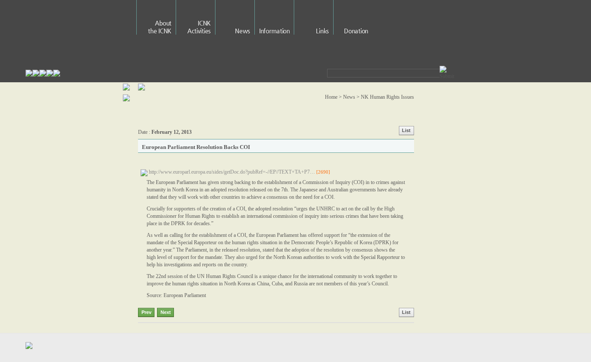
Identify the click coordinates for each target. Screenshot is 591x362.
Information (274, 30)
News (242, 30)
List (406, 130)
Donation (356, 30)
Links (322, 30)
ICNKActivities (199, 26)
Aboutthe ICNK (159, 26)
